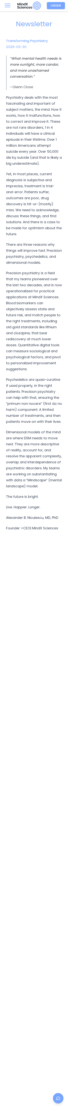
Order (56, 5)
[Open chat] (58, 1098)
